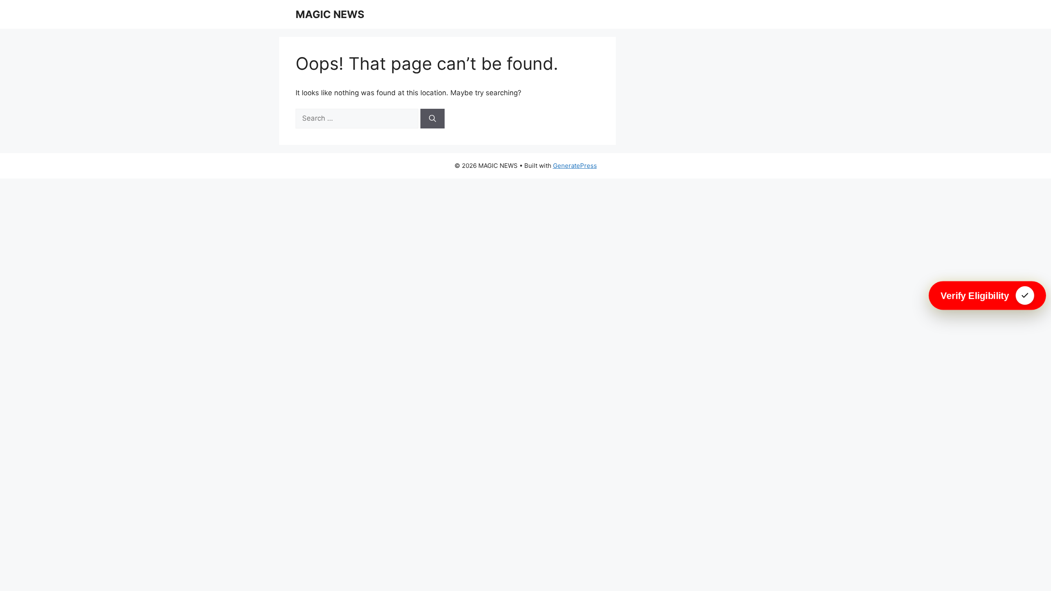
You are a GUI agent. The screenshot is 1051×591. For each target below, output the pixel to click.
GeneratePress (575, 166)
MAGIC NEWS (330, 14)
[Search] (432, 118)
